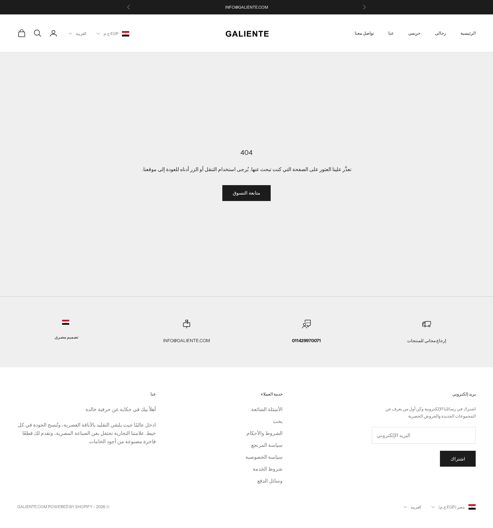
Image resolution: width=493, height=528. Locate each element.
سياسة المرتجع (267, 445)
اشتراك (457, 459)
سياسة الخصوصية (264, 457)
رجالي (440, 33)
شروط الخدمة (268, 469)
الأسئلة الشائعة (267, 409)
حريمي (414, 33)
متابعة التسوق (246, 193)
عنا (391, 33)
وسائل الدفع (270, 480)
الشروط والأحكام (265, 433)
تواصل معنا (364, 33)
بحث (278, 421)
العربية (81, 33)
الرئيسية (468, 33)
